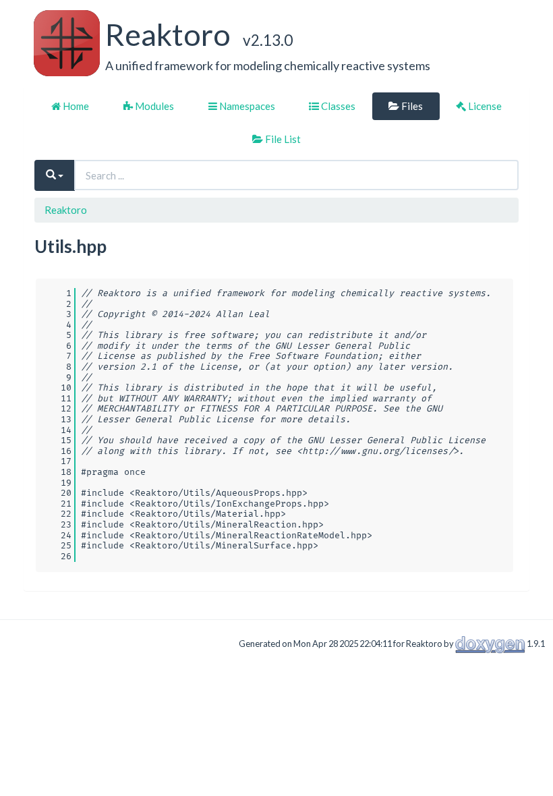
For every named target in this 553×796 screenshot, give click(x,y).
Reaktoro (66, 210)
